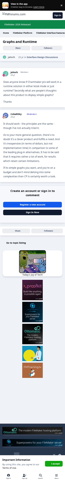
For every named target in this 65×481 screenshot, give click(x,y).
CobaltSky (16, 114)
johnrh (11, 57)
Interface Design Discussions (42, 57)
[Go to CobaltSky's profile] (5, 115)
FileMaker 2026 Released (17, 24)
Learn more (6, 5)
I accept (55, 463)
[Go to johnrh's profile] (4, 57)
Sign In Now (32, 212)
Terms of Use (9, 467)
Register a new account (32, 204)
